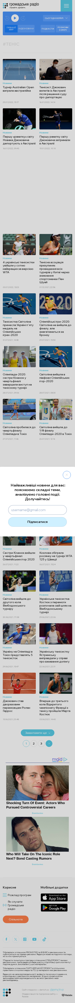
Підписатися (37, 522)
